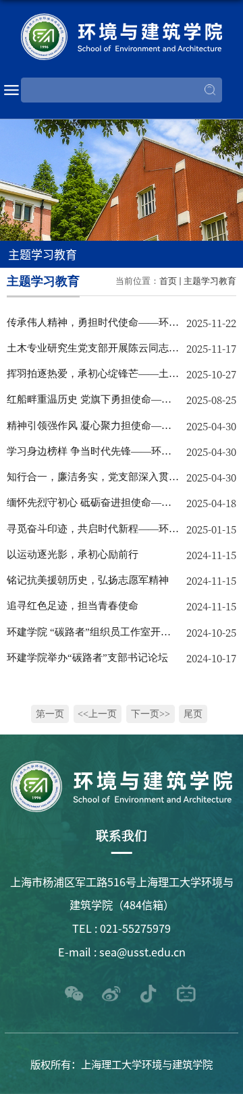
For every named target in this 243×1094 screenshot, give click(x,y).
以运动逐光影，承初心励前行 (72, 554)
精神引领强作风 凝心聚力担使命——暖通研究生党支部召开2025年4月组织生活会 (91, 429)
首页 (168, 281)
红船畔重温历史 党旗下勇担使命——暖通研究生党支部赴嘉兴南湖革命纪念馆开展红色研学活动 (93, 402)
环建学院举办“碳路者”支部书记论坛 (87, 657)
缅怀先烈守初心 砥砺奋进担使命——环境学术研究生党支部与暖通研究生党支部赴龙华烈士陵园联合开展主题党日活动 (93, 505)
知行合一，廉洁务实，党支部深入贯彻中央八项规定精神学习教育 (93, 480)
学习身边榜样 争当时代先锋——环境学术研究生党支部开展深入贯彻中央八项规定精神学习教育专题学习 (93, 454)
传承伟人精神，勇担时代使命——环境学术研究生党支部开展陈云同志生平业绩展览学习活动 (93, 325)
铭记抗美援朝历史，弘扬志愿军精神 (88, 579)
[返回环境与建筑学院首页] (122, 36)
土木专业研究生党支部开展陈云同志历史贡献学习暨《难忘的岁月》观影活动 (93, 351)
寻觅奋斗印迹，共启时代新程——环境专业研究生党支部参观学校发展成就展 (93, 532)
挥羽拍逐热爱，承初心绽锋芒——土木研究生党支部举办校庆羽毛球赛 (93, 377)
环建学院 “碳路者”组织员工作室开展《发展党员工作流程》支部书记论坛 (89, 635)
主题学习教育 (210, 281)
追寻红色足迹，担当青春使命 (72, 605)
